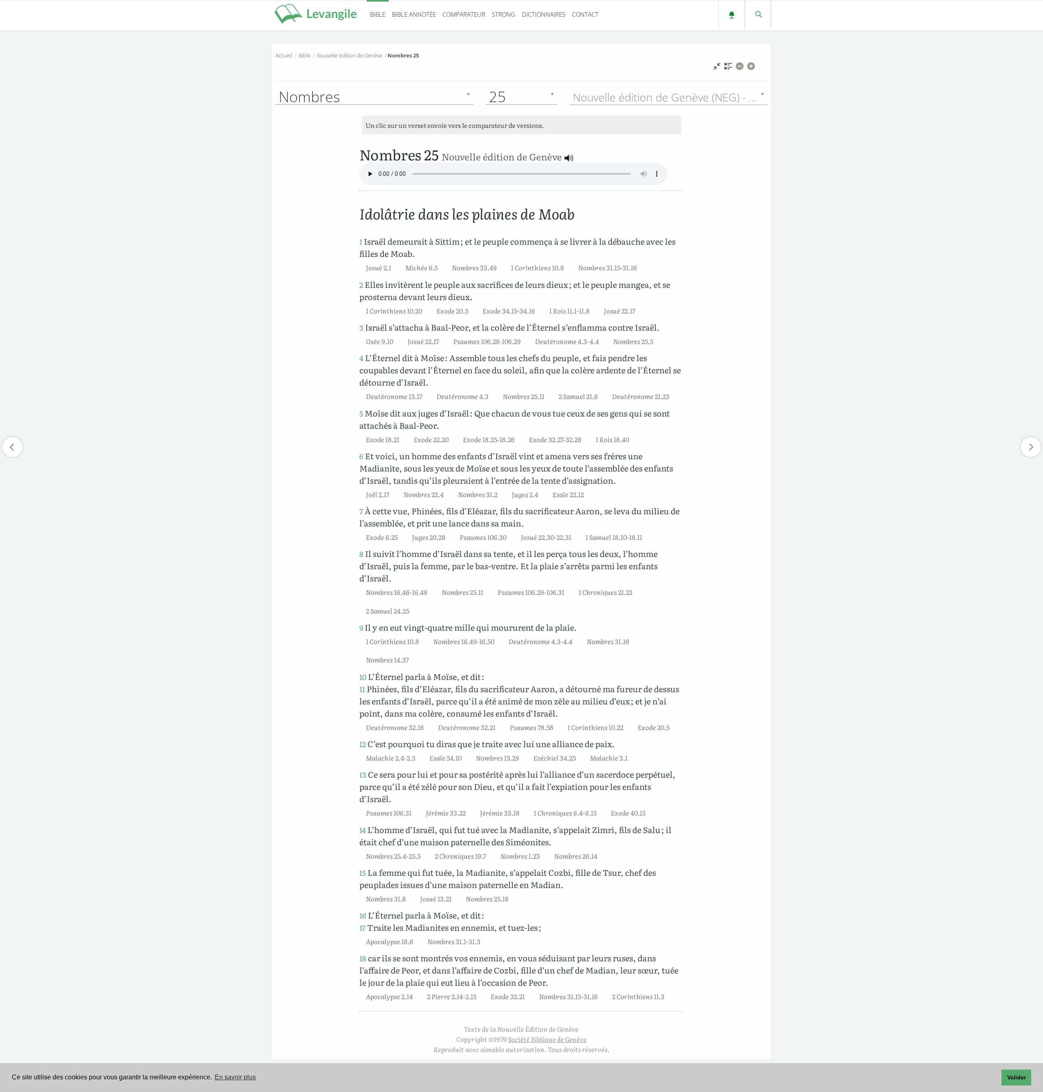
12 (362, 744)
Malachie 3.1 (608, 758)
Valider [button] (1016, 1077)
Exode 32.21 (508, 996)
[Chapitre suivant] (1031, 447)
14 (362, 829)
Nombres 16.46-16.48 (396, 592)
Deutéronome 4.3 (462, 396)
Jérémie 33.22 (446, 813)
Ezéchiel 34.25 (554, 758)
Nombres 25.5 (633, 341)
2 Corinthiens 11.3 (638, 996)
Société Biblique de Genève (547, 1039)
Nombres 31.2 (477, 494)
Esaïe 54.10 (445, 758)
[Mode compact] (717, 68)
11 (362, 689)
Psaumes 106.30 (483, 537)
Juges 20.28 (428, 537)
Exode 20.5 (452, 311)
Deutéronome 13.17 (394, 396)
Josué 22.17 (619, 311)
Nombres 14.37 (387, 659)
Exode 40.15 (628, 813)
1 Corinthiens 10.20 (394, 311)
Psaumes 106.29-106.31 (530, 592)
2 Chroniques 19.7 (460, 856)
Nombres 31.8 (386, 898)
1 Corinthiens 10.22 (595, 727)
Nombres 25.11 (523, 396)
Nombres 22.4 (423, 494)
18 (362, 958)
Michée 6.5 (421, 267)
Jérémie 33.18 (499, 813)
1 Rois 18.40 (612, 439)
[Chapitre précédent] (12, 447)
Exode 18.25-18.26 (489, 439)
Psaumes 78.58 (531, 727)
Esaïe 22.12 (568, 494)
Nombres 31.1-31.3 (453, 941)
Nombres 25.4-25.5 (393, 856)
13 (362, 774)
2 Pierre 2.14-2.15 (451, 996)
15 (362, 872)
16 (362, 915)
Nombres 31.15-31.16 (607, 267)
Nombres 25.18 (487, 898)
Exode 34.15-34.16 (508, 311)
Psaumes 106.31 (388, 813)
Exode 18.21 (382, 439)
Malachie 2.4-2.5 (390, 758)
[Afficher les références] (728, 68)
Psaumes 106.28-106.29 (487, 341)
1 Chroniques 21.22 (605, 592)
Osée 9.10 (379, 341)
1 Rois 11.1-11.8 (569, 311)
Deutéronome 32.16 (395, 727)
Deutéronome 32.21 (466, 727)
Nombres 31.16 (608, 641)
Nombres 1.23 (520, 856)
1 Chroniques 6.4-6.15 (565, 813)
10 (362, 676)
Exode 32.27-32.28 (555, 439)
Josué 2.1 (378, 267)
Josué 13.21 (435, 898)
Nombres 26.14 (575, 856)
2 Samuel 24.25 (387, 611)
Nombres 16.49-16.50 (463, 641)
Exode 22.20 (431, 439)
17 (362, 927)
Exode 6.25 (382, 537)
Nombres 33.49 (474, 267)
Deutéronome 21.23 (640, 396)
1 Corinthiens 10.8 (537, 267)
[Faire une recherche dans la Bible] (758, 14)
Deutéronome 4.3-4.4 (567, 341)
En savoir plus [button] (235, 1077)
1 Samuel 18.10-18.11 (613, 537)
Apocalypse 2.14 (389, 996)
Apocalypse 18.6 (389, 941)
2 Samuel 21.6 (578, 396)
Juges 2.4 (525, 494)
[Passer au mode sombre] (731, 14)
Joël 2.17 (377, 494)
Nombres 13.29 (497, 758)
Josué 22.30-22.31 (546, 537)
